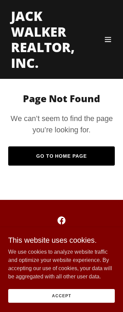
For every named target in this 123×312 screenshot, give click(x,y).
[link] (45, 66)
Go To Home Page (61, 156)
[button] (108, 39)
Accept (61, 295)
